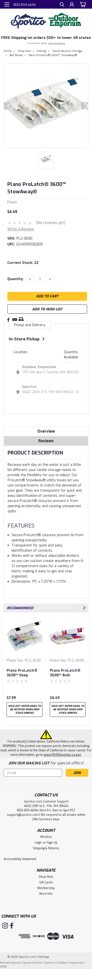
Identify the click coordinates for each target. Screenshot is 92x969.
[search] (62, 5)
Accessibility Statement (20, 859)
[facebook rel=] (12, 926)
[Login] (72, 5)
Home (8, 51)
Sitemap (43, 957)
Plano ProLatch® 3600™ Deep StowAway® (22, 673)
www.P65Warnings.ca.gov (62, 755)
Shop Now (24, 51)
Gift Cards (46, 882)
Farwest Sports (10, 963)
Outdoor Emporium (39, 367)
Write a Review (20, 229)
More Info (46, 894)
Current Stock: (23, 262)
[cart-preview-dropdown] (82, 4)
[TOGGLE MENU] (6, 4)
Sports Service (32, 963)
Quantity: (15, 279)
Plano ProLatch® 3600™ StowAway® (52, 55)
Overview (46, 431)
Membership (46, 888)
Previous (7, 105)
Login (38, 843)
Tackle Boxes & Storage (67, 51)
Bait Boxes (16, 55)
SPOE (3, 967)
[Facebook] (8, 319)
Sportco (29, 386)
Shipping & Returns (46, 848)
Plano (11, 660)
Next (84, 105)
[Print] (21, 319)
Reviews (46, 440)
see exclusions (56, 43)
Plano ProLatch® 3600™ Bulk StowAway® (65, 673)
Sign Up (52, 843)
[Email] (14, 319)
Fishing (41, 51)
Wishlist (46, 837)
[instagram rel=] (5, 926)
